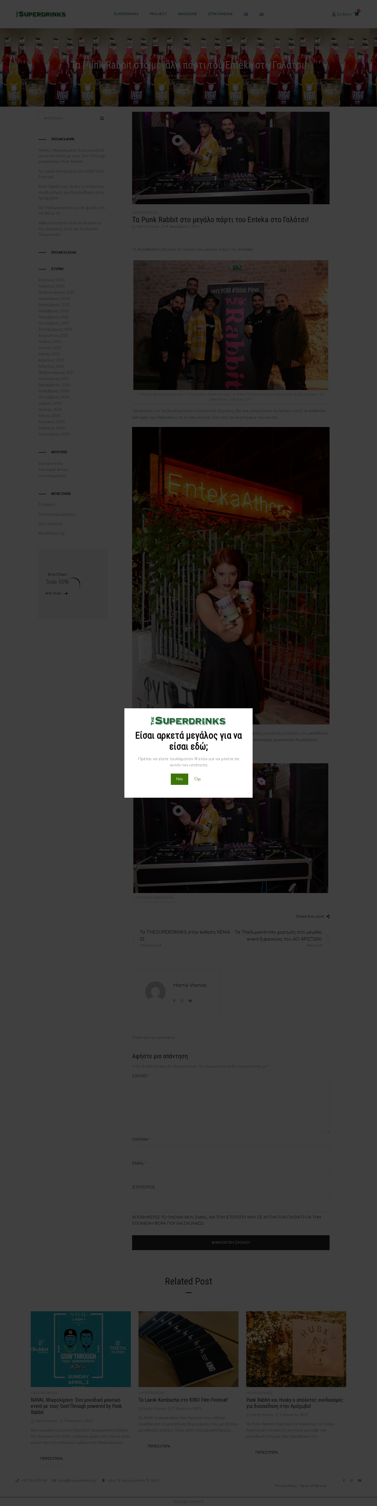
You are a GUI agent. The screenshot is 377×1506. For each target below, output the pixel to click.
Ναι (179, 779)
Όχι (197, 779)
